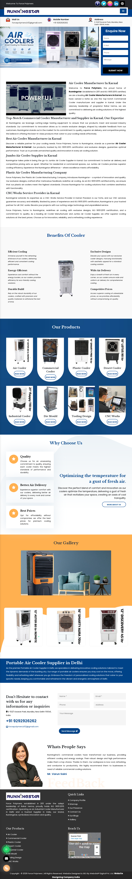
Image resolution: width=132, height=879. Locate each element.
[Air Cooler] (23, 626)
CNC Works (12, 861)
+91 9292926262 (60, 22)
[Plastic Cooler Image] (108, 626)
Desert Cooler (14, 846)
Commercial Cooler (16, 838)
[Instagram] (110, 3)
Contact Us (75, 811)
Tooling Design (14, 857)
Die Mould (12, 853)
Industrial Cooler (15, 849)
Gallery (72, 819)
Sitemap (73, 804)
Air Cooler (12, 834)
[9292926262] (6, 868)
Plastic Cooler (14, 842)
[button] (7, 47)
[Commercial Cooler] (66, 626)
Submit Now (116, 70)
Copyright (14, 873)
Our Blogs (74, 815)
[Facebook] (97, 3)
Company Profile (77, 800)
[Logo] (23, 11)
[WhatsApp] (6, 849)
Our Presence (75, 808)
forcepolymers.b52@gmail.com (27, 22)
